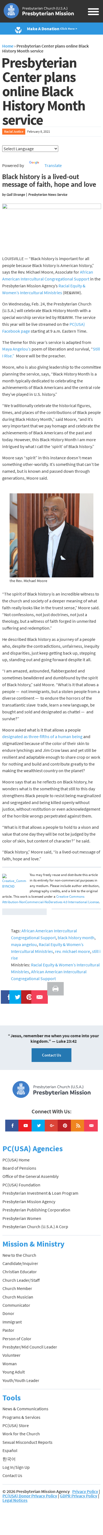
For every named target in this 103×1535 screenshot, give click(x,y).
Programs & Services (21, 1417)
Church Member (17, 1288)
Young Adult (13, 1372)
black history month (76, 937)
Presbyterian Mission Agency (28, 1201)
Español (9, 1450)
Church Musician (17, 1297)
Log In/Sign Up (16, 1467)
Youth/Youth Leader (20, 1380)
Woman (9, 1363)
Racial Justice (13, 131)
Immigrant (12, 1322)
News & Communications (25, 1408)
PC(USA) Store (15, 1425)
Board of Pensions (19, 1168)
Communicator (16, 1305)
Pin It (27, 993)
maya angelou (24, 944)
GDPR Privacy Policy (78, 1495)
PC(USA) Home (16, 1160)
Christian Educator (19, 1271)
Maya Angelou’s (16, 349)
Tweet (16, 993)
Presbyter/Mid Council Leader (29, 1347)
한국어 (9, 1459)
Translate (53, 165)
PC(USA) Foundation (21, 1185)
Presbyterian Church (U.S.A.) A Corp (35, 1226)
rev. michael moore (72, 951)
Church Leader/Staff (21, 1280)
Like (6, 993)
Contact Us (51, 1055)
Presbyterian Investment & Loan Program (40, 1193)
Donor (8, 1313)
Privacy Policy (85, 1491)
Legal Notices (14, 1500)
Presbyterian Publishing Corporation (36, 1210)
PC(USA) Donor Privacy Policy (29, 1495)
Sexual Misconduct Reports (27, 1442)
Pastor (8, 1330)
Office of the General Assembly (30, 1176)
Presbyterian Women (21, 1218)
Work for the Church (21, 1433)
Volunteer (11, 1355)
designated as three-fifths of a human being (42, 736)
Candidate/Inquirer (20, 1263)
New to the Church (19, 1255)
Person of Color (16, 1338)
